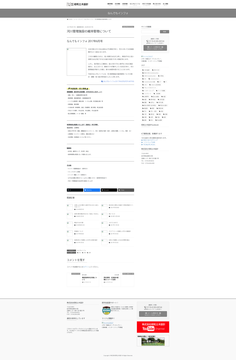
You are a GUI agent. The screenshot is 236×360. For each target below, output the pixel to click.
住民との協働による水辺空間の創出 (119, 240)
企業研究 (146, 96)
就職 (145, 102)
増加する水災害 (78, 223)
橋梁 (153, 108)
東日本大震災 (163, 105)
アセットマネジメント (150, 88)
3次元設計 (147, 70)
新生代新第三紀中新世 (150, 105)
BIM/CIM (156, 70)
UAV (145, 85)
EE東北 (162, 76)
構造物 (146, 108)
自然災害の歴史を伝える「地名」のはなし (86, 214)
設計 (165, 117)
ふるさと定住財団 (156, 85)
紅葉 (145, 117)
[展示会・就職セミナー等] (127, 279)
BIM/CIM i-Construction (151, 73)
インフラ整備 (161, 91)
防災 (152, 120)
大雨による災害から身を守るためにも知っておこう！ (86, 206)
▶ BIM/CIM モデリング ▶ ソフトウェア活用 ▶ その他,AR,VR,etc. (149, 142)
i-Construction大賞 (149, 82)
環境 (159, 114)
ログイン (86, 267)
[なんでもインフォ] (73, 279)
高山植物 (159, 120)
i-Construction (154, 79)
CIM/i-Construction (150, 76)
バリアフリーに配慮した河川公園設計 (120, 231)
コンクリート (147, 94)
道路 (145, 120)
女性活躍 (161, 99)
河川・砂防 (154, 111)
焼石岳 (152, 114)
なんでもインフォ (128, 27)
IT (165, 82)
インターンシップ (149, 91)
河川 (80, 252)
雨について (112, 214)
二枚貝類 (157, 94)
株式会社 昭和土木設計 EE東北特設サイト (121, 205)
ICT (160, 82)
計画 (158, 117)
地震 (145, 99)
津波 (162, 111)
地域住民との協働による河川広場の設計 (85, 240)
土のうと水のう (113, 223)
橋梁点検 (160, 108)
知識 (166, 114)
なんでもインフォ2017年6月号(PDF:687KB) (118, 81)
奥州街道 (153, 99)
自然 (89, 252)
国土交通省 (156, 96)
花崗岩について (78, 231)
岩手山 (152, 102)
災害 (85, 252)
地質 (164, 96)
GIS (145, 79)
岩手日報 (160, 102)
